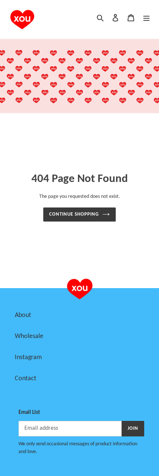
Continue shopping (74, 214)
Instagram (28, 357)
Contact (25, 378)
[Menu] (146, 18)
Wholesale (29, 336)
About (23, 315)
